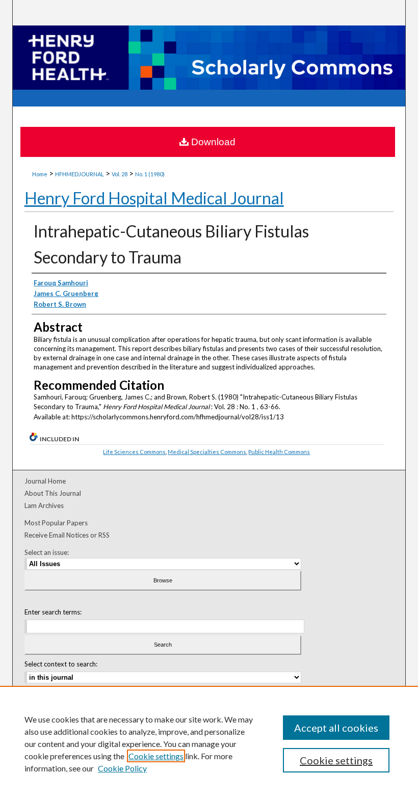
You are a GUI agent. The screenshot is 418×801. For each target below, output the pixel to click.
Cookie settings (156, 756)
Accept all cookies (336, 728)
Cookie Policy (122, 768)
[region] (209, 743)
